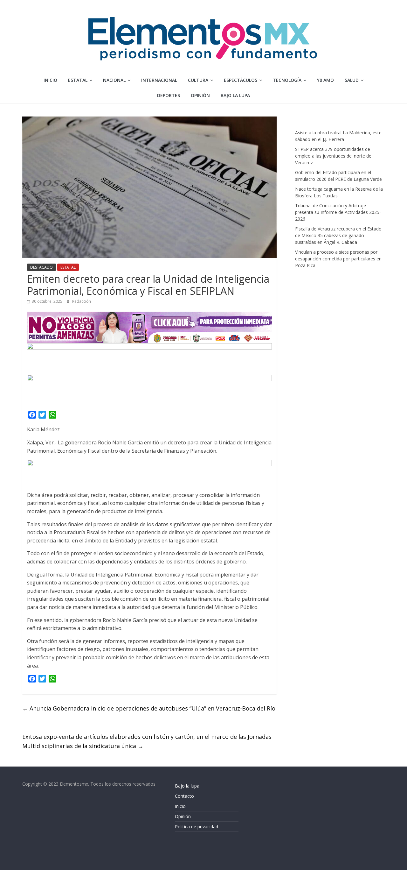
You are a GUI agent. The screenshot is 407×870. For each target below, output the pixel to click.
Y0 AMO (325, 80)
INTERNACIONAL (159, 80)
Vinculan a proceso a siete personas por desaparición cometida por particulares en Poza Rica (338, 258)
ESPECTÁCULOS (240, 80)
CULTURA (198, 80)
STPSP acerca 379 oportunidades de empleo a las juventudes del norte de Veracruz (333, 156)
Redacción (81, 301)
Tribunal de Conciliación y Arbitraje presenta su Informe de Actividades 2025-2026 (338, 212)
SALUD (352, 80)
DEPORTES (168, 95)
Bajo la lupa (235, 95)
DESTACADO (41, 267)
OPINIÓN (200, 95)
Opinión (183, 816)
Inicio (50, 80)
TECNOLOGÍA (287, 80)
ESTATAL (77, 80)
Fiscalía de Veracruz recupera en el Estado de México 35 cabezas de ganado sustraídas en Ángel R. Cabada (338, 235)
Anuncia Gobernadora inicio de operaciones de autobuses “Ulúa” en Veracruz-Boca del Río (148, 708)
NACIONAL (114, 80)
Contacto (184, 796)
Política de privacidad (196, 827)
